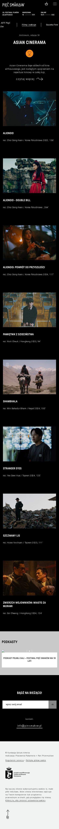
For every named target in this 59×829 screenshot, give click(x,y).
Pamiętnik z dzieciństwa (18, 334)
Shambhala (10, 401)
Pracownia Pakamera (25, 756)
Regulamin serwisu (14, 760)
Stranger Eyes (12, 468)
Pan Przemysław (46, 756)
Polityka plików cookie (36, 760)
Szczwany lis (11, 536)
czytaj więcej (25, 79)
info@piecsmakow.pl (29, 725)
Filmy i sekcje (29, 24)
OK (53, 704)
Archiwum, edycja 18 (29, 35)
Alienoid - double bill (16, 200)
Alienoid (8, 133)
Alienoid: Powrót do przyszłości (24, 267)
